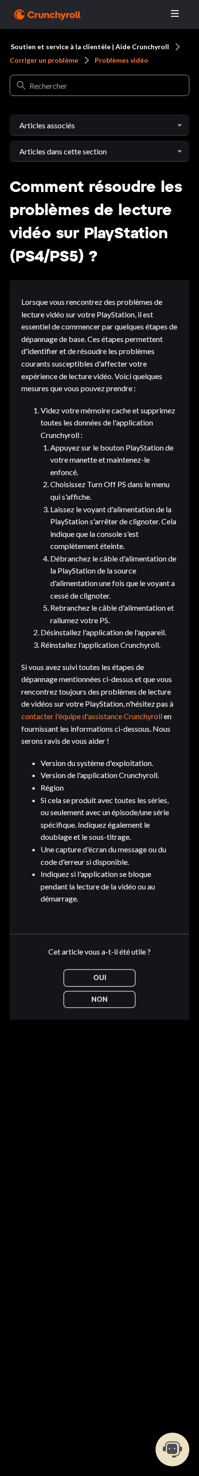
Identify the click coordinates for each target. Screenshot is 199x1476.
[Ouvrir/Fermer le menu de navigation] (174, 14)
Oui (99, 977)
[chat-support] (172, 1449)
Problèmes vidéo (121, 60)
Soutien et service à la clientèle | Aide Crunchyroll (90, 46)
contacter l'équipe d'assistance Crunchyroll (91, 716)
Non (99, 999)
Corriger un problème (44, 60)
